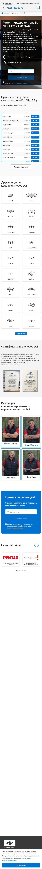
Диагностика (7, 116)
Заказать (35, 116)
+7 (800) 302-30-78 (14, 8)
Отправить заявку (21, 77)
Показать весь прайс (21, 167)
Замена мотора (7, 124)
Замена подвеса (8, 141)
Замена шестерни (8, 133)
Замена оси (6, 145)
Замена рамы (7, 129)
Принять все (21, 865)
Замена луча (6, 149)
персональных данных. (20, 83)
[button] (34, 545)
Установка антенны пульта (11, 120)
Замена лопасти (8, 153)
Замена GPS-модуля (9, 158)
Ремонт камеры (7, 137)
